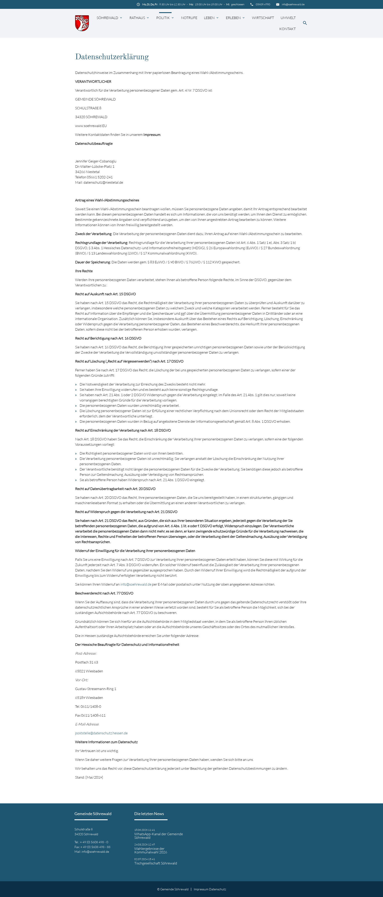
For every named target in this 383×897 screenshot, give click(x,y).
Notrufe (189, 17)
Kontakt (287, 29)
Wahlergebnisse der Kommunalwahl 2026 (150, 850)
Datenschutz (217, 889)
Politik (163, 17)
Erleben (233, 17)
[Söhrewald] (82, 23)
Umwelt (288, 17)
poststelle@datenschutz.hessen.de (101, 733)
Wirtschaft (263, 17)
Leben (209, 17)
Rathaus (137, 17)
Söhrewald (107, 17)
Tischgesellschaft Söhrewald (155, 863)
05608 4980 (263, 4)
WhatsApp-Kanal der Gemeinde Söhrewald (158, 835)
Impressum (201, 889)
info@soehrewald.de (293, 4)
